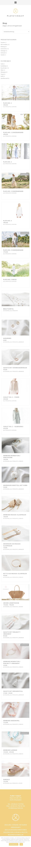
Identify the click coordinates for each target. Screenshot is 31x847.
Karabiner (7, 338)
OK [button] (21, 844)
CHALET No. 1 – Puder (11, 397)
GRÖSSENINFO (16, 827)
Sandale (6, 779)
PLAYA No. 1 (7, 103)
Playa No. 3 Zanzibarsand (13, 250)
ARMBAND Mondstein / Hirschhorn (12, 456)
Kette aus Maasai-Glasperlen (15, 573)
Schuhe (2, 55)
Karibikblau (3, 66)
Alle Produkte (4, 44)
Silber (2, 70)
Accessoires (4, 48)
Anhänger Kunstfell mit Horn (15, 485)
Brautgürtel (8, 309)
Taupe (2, 74)
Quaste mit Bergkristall (13, 691)
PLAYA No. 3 (7, 220)
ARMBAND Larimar (10, 750)
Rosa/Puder (4, 68)
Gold (2, 64)
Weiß (2, 76)
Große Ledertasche (11, 603)
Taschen (3, 42)
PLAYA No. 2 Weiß (10, 279)
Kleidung (3, 46)
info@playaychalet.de (15, 808)
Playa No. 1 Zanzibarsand (13, 132)
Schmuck (3, 53)
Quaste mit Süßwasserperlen (15, 367)
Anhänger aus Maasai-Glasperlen (12, 544)
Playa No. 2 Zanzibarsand (13, 191)
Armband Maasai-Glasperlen (14, 514)
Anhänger (3, 50)
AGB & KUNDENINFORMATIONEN (16, 830)
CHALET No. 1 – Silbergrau (13, 426)
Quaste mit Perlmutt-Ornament (12, 633)
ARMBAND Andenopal (11, 720)
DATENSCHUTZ (13, 844)
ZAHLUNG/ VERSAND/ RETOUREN (15, 825)
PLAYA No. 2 (7, 162)
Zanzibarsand (4, 78)
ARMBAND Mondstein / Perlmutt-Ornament (12, 662)
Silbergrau (3, 72)
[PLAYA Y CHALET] (15, 12)
